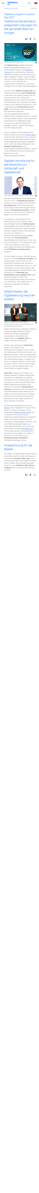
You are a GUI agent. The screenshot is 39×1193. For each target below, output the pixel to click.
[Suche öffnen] (30, 3)
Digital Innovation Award (22, 412)
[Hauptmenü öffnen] (3, 3)
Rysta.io (7, 408)
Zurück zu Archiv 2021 (11, 8)
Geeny (30, 235)
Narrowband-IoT (27, 429)
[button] (26, 38)
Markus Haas (30, 135)
